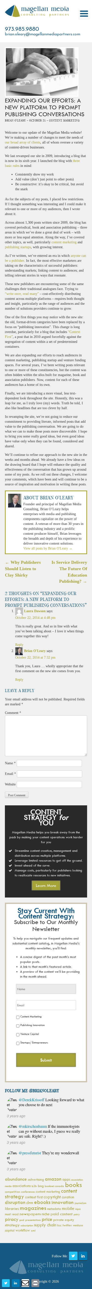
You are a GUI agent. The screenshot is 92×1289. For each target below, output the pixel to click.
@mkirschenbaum (33, 1126)
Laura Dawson (35, 611)
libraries (12, 1208)
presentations (33, 1220)
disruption (15, 1202)
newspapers (30, 1213)
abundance (16, 1179)
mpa (78, 1209)
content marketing (64, 242)
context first (34, 1197)
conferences (28, 1191)
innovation (63, 1202)
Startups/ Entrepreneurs (34, 1042)
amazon (53, 1179)
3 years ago (16, 1115)
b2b (34, 1186)
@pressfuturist (30, 1152)
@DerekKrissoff (31, 1099)
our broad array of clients (22, 142)
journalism (80, 1203)
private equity (63, 1219)
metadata (54, 1209)
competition (12, 1191)
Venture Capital (29, 1034)
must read (12, 1214)
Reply (19, 645)
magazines (33, 1207)
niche (46, 1214)
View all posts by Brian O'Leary (47, 548)
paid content (62, 1213)
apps (66, 1179)
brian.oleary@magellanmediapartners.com (42, 34)
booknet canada (54, 1186)
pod (21, 1220)
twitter (67, 1225)
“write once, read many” (22, 294)
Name (10, 763)
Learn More (46, 885)
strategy (12, 1224)
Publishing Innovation (32, 1025)
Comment (13, 713)
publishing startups (18, 247)
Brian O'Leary (35, 651)
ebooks (42, 1202)
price (47, 1219)
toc (59, 1225)
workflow (22, 1230)
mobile (68, 1208)
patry (77, 1214)
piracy (11, 1219)
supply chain (45, 1225)
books (73, 1184)
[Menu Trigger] (84, 13)
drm (29, 1202)
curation (68, 1197)
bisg (41, 1186)
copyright (52, 1197)
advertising (36, 1179)
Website (10, 784)
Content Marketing (31, 1016)
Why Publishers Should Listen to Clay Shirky (23, 568)
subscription (27, 1225)
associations (22, 1185)
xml (33, 1230)
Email (10, 774)
